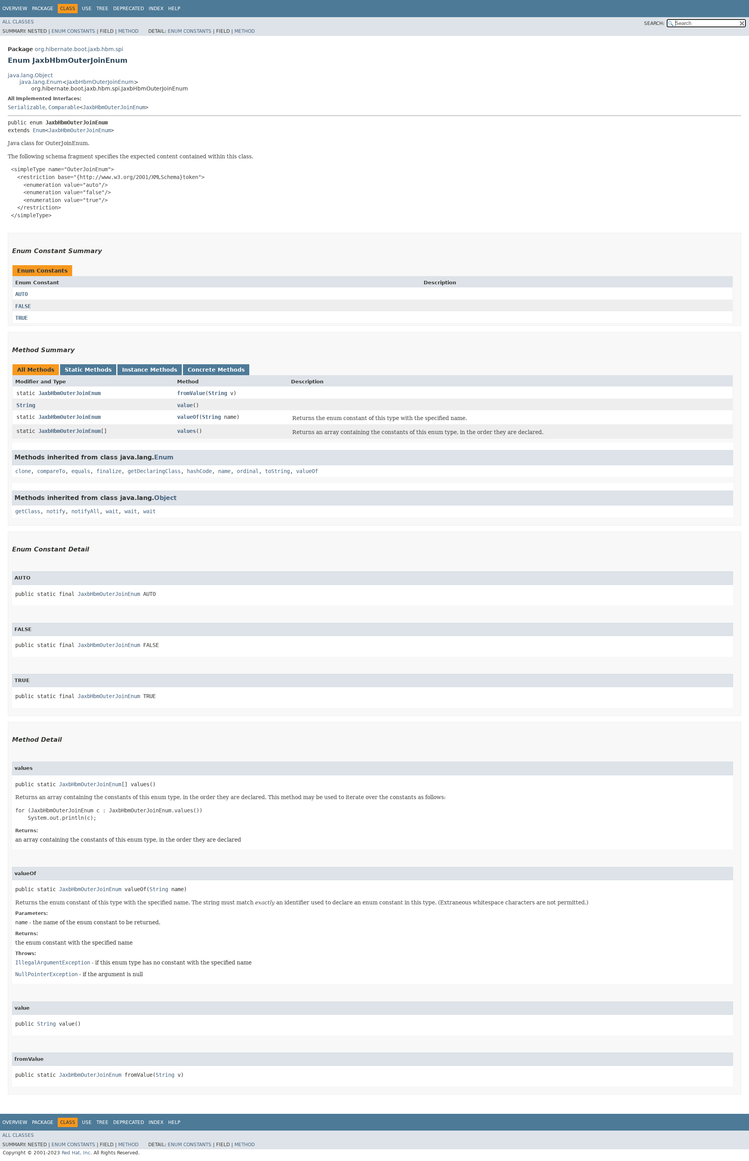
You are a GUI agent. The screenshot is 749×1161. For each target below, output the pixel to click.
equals (80, 471)
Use (87, 8)
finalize (108, 471)
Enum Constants (73, 31)
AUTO (21, 294)
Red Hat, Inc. (77, 1153)
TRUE (21, 318)
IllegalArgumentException (52, 962)
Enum (39, 130)
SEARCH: (654, 23)
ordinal (248, 471)
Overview (14, 8)
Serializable (26, 107)
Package (42, 8)
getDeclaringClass (154, 471)
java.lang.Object (30, 75)
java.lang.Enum (41, 82)
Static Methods (88, 370)
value (185, 405)
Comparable (64, 107)
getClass (27, 511)
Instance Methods (149, 370)
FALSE (23, 306)
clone (23, 471)
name (224, 471)
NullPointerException (46, 974)
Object (165, 498)
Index (156, 8)
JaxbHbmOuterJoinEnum (100, 82)
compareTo (51, 471)
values (186, 431)
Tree (102, 8)
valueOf (188, 417)
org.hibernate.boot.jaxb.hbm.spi (79, 49)
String (217, 393)
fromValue (191, 393)
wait (112, 511)
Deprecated (128, 8)
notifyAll (85, 511)
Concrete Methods (216, 370)
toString (277, 471)
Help (174, 8)
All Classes (18, 22)
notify (55, 511)
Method (128, 31)
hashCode (199, 471)
